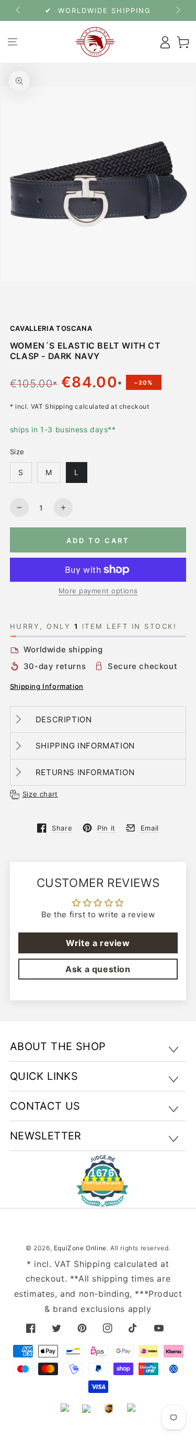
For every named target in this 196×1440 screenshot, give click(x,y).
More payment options (98, 590)
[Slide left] (19, 10)
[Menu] (13, 42)
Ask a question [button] (97, 969)
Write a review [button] (98, 943)
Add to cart (98, 540)
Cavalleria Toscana (51, 328)
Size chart (40, 794)
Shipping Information (47, 686)
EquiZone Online (80, 1248)
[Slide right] (177, 10)
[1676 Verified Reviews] (98, 1199)
